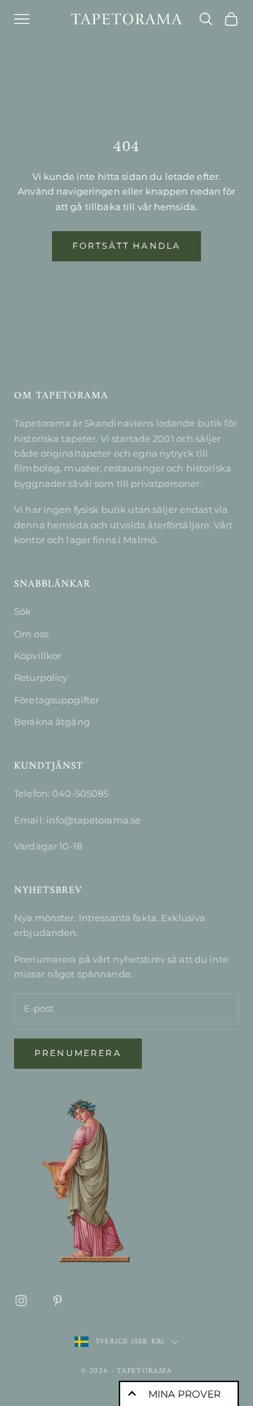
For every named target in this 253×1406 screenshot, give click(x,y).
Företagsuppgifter (56, 699)
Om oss (31, 633)
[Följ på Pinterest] (58, 1301)
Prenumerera (78, 1053)
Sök (22, 611)
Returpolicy (40, 677)
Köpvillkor (37, 655)
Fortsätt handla (126, 245)
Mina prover (184, 1394)
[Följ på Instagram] (21, 1301)
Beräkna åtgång (52, 721)
